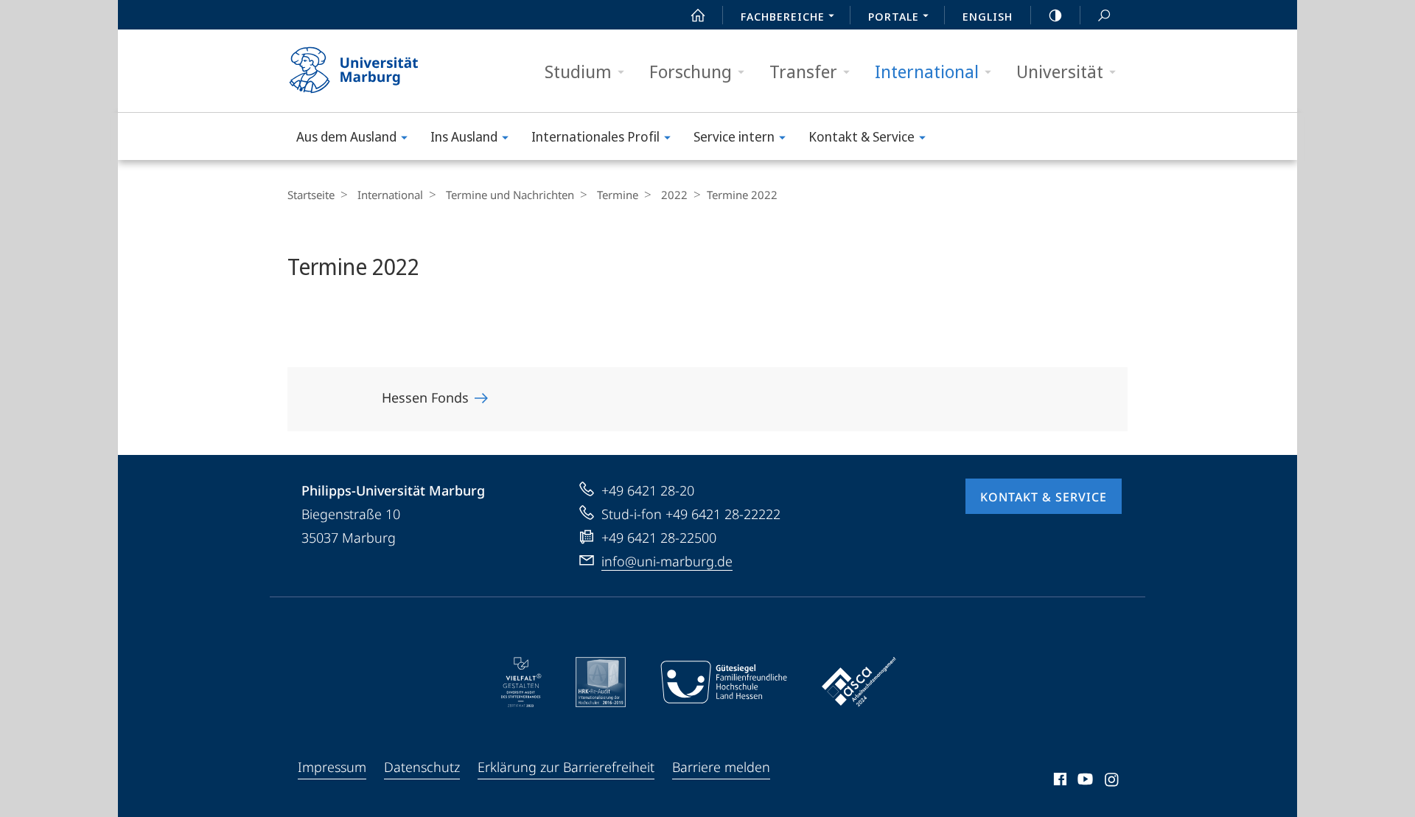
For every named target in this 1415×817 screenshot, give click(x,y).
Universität (1059, 71)
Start (698, 14)
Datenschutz (422, 767)
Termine (617, 194)
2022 (674, 194)
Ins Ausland (463, 136)
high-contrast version (1055, 14)
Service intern (734, 136)
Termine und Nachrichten (510, 194)
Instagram (1112, 781)
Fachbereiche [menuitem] (783, 16)
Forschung (690, 71)
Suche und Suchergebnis (1104, 14)
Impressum (332, 767)
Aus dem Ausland (346, 136)
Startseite (311, 194)
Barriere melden (721, 767)
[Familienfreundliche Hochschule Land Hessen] (723, 682)
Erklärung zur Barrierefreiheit (566, 767)
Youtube (1084, 781)
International (927, 71)
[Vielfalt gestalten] (521, 682)
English (987, 16)
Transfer (803, 71)
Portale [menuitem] (893, 16)
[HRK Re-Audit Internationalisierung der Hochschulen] (601, 682)
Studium (578, 71)
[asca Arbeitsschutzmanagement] (859, 682)
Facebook (1058, 781)
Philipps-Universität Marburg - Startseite (379, 71)
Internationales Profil (595, 136)
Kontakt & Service (861, 136)
